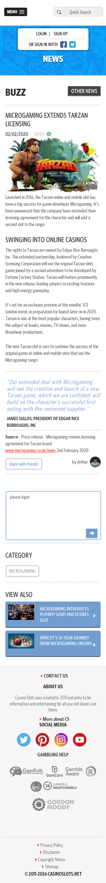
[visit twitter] (24, 740)
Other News (84, 91)
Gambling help (53, 755)
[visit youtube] (79, 740)
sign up (60, 33)
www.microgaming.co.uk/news (30, 450)
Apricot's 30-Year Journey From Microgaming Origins (66, 640)
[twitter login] (72, 44)
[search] (58, 12)
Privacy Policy (51, 845)
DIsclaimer (51, 852)
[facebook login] (63, 44)
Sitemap (51, 866)
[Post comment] (92, 534)
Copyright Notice (51, 859)
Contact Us (56, 676)
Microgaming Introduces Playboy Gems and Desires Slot (64, 614)
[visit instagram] (61, 740)
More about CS (56, 719)
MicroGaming (22, 571)
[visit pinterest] (42, 740)
